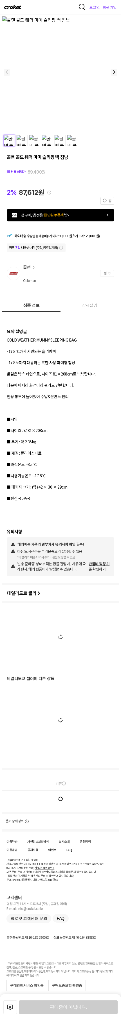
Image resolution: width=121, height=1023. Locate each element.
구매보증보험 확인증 (67, 985)
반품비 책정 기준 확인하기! (99, 566)
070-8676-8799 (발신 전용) (20, 868)
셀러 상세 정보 (14, 821)
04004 (16, 880)
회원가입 (110, 7)
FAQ (69, 849)
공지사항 (32, 849)
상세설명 (89, 305)
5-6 (57, 880)
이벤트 (52, 849)
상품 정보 (31, 305)
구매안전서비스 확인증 (27, 985)
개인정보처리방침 (38, 841)
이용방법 (11, 849)
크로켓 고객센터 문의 (29, 918)
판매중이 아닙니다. (68, 1007)
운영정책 (85, 841)
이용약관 (11, 841)
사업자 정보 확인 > (44, 868)
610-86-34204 (31, 864)
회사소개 (64, 841)
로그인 (94, 7)
